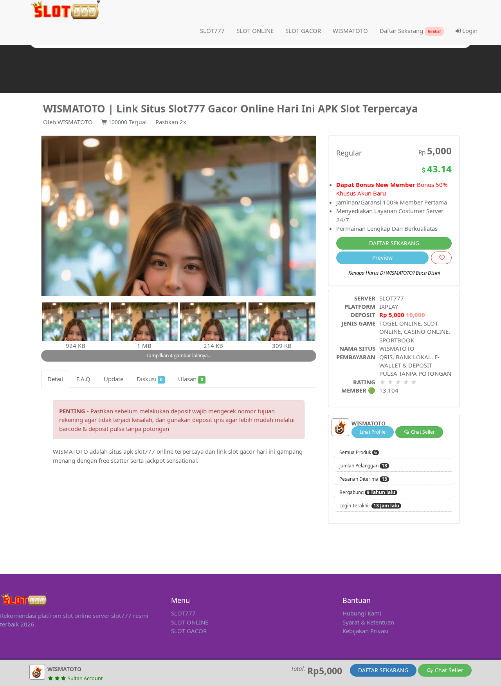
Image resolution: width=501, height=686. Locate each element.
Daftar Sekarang (410, 30)
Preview (382, 257)
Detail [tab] (55, 379)
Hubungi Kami (361, 613)
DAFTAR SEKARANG (394, 243)
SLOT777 (212, 30)
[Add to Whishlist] (441, 258)
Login (469, 30)
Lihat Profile (373, 432)
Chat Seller (422, 432)
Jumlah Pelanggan (363, 465)
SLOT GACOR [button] (303, 30)
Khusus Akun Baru (361, 193)
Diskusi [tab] (149, 379)
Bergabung (367, 492)
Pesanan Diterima (363, 479)
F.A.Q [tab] (83, 379)
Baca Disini (428, 272)
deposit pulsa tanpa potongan (128, 429)
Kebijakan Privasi (365, 631)
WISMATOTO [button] (350, 30)
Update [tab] (113, 379)
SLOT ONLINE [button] (255, 30)
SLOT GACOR (189, 631)
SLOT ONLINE (189, 622)
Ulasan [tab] (190, 379)
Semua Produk (358, 452)
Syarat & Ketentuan (368, 622)
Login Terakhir (369, 505)
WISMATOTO (75, 122)
